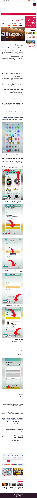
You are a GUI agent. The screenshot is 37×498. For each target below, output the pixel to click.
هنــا (8, 113)
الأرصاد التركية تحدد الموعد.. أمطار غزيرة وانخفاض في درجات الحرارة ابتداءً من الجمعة (20, 487)
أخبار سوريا (28, 14)
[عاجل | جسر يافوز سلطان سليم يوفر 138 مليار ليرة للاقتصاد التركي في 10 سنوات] (33, 41)
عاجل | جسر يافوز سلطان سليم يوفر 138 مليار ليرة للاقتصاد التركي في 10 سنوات (33, 45)
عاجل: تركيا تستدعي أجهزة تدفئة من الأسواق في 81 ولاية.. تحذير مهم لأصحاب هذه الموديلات (13, 487)
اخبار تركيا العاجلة (20, 457)
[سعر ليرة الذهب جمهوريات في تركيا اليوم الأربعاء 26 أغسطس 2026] (5, 484)
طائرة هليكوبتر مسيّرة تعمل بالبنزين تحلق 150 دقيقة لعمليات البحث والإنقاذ (29, 37)
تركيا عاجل (12, 458)
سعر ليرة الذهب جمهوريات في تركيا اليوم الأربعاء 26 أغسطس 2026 (5, 487)
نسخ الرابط (8, 460)
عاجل (8, 458)
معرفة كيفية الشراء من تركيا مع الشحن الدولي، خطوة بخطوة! (11, 419)
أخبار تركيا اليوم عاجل (20, 455)
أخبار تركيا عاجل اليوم (13, 455)
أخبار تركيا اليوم (5, 454)
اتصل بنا (23, 495)
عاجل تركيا (4, 458)
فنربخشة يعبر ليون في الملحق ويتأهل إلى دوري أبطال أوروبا (21, 0)
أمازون (8, 455)
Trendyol (21, 427)
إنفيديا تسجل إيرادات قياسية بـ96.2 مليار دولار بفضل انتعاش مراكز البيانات (33, 37)
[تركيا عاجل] (34, 4)
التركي (10, 457)
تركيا (15, 458)
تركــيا (18, 458)
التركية (7, 457)
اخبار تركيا (4, 455)
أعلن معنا (14, 495)
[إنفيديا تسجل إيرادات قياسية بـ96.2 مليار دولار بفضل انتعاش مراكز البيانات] (33, 33)
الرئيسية (35, 14)
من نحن (16, 495)
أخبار (19, 454)
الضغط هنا (9, 120)
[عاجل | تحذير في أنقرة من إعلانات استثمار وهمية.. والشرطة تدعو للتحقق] (28, 41)
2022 (22, 454)
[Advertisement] (12, 7)
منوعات (22, 14)
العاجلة (3, 457)
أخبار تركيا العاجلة (10, 454)
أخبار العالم (25, 14)
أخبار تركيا (32, 14)
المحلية (22, 458)
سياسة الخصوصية (19, 495)
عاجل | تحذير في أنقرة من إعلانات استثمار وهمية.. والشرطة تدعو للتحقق (29, 45)
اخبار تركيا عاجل (15, 457)
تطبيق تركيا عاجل (19, 14)
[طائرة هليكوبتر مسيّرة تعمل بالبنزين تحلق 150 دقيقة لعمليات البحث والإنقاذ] (28, 33)
